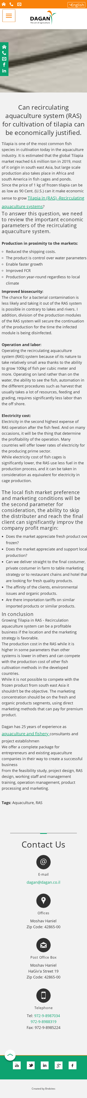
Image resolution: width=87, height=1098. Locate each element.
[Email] (4, 59)
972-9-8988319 (43, 1021)
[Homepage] (4, 47)
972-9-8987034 (47, 1015)
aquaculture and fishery (25, 734)
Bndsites (50, 1088)
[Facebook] (4, 65)
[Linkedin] (4, 70)
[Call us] (4, 53)
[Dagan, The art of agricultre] (43, 23)
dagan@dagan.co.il (43, 882)
